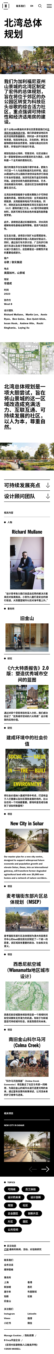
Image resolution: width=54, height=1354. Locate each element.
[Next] (45, 1169)
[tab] (27, 485)
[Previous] (33, 1169)
